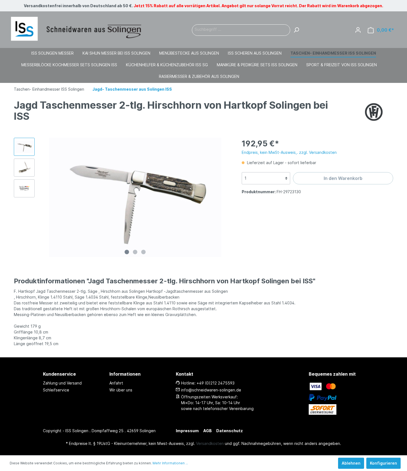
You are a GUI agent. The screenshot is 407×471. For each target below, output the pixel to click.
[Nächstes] (226, 197)
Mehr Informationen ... (170, 463)
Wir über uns (120, 390)
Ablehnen (351, 463)
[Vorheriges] (44, 197)
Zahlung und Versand (62, 383)
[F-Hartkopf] (373, 111)
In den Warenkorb (343, 178)
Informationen (125, 374)
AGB (207, 430)
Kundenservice (59, 374)
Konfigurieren (383, 463)
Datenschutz (229, 430)
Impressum (187, 430)
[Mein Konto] (358, 30)
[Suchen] (296, 30)
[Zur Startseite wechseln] (76, 29)
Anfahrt (116, 383)
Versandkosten (210, 443)
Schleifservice (56, 390)
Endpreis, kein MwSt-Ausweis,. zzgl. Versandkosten (289, 152)
